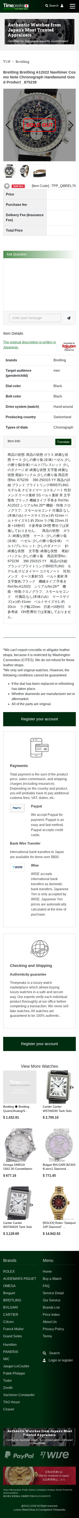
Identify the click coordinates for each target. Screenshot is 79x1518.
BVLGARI (10, 1307)
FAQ (46, 1286)
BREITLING (12, 1300)
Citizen (8, 1322)
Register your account (39, 719)
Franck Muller (13, 1329)
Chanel (8, 1409)
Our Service (51, 1300)
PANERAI (10, 1352)
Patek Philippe (14, 1373)
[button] (8, 125)
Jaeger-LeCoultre (16, 1366)
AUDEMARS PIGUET (19, 1278)
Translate (63, 442)
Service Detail (53, 1293)
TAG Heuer (11, 1402)
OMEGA (9, 1286)
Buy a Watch (52, 1278)
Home (47, 1271)
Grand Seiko (12, 1336)
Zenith (8, 1388)
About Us (50, 1322)
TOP (7, 62)
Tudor (7, 1380)
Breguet (9, 1293)
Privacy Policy (53, 1329)
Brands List (51, 1307)
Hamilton (10, 1344)
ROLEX (9, 1271)
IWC (6, 1359)
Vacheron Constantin (19, 1395)
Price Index (51, 1314)
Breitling (22, 62)
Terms (47, 1336)
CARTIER (10, 1314)
